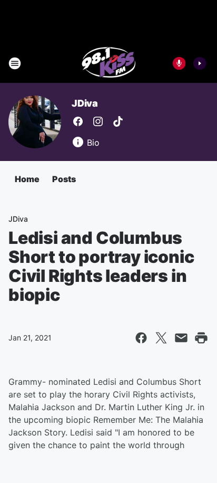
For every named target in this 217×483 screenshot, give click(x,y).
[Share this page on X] (161, 337)
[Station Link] (108, 63)
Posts (64, 179)
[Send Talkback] (179, 63)
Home (27, 179)
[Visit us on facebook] (78, 121)
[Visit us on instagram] (98, 121)
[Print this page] (201, 337)
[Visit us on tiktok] (118, 121)
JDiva (85, 103)
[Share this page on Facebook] (141, 337)
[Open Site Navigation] (14, 63)
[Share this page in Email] (181, 337)
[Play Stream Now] (199, 63)
